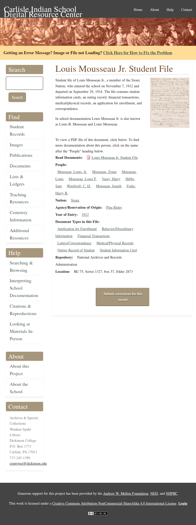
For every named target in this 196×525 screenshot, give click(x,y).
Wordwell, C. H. (79, 185)
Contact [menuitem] (186, 10)
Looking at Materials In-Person (22, 331)
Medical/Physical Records (114, 242)
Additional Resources (19, 234)
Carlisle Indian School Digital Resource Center (43, 9)
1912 (85, 214)
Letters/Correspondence (74, 242)
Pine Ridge (114, 207)
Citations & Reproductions (23, 309)
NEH (154, 493)
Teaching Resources (19, 198)
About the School (19, 387)
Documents (20, 166)
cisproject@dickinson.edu (28, 463)
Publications (21, 155)
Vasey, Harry (111, 178)
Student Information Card (118, 250)
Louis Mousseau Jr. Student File (115, 157)
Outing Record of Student (76, 250)
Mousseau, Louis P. (83, 178)
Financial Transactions (94, 235)
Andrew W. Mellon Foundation (125, 493)
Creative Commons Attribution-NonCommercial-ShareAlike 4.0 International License (114, 503)
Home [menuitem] (138, 10)
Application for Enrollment (77, 228)
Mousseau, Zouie (104, 171)
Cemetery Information (20, 216)
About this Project (19, 369)
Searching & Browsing (21, 266)
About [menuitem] (154, 10)
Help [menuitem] (170, 10)
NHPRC (171, 493)
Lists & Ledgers (17, 180)
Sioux (75, 200)
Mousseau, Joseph (108, 185)
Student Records (17, 130)
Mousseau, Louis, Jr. (72, 171)
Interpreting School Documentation (24, 287)
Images (16, 144)
